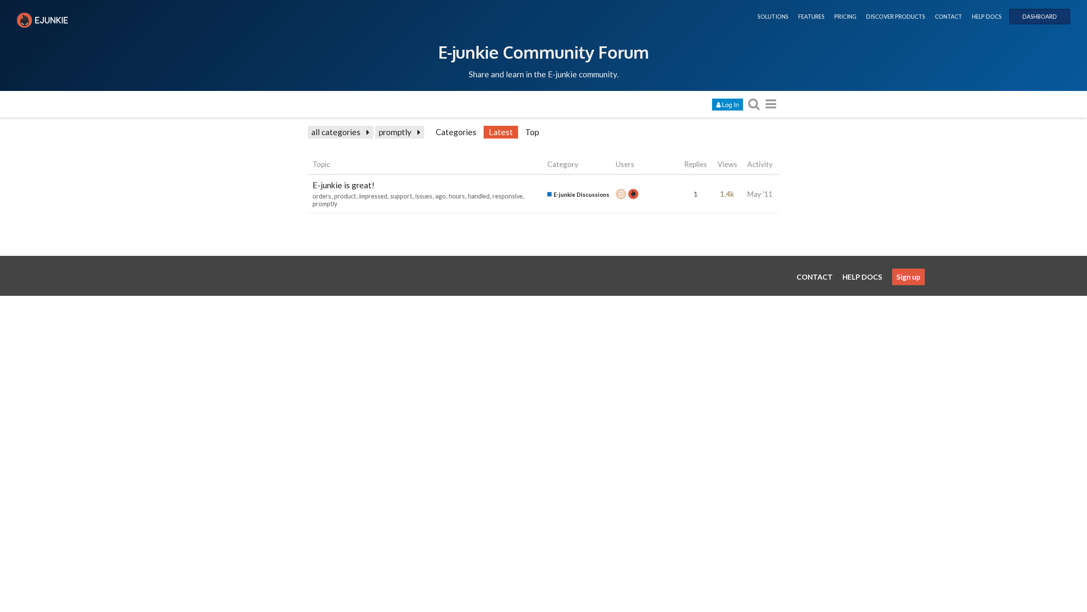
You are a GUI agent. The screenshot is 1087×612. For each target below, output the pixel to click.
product (345, 196)
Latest (501, 132)
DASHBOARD (1039, 16)
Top (532, 132)
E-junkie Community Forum (543, 51)
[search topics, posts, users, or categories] (753, 104)
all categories (335, 132)
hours (457, 196)
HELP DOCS (987, 16)
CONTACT (948, 16)
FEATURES (811, 16)
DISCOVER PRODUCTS (895, 16)
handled (479, 196)
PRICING (845, 16)
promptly (395, 132)
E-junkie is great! (344, 185)
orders (322, 196)
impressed (373, 196)
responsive (508, 196)
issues (423, 196)
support (401, 196)
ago (440, 196)
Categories (456, 132)
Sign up (908, 276)
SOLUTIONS (773, 16)
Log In (730, 104)
